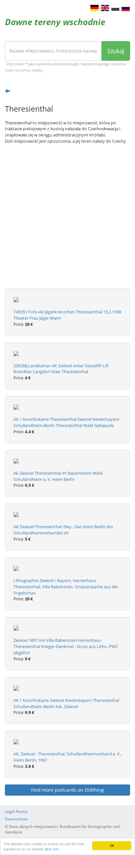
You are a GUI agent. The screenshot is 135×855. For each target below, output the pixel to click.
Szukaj (116, 51)
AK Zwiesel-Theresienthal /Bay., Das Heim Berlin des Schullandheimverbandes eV (63, 530)
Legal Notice (16, 811)
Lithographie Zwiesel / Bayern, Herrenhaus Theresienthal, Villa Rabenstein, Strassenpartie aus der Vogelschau (65, 587)
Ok (112, 845)
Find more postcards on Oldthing (67, 790)
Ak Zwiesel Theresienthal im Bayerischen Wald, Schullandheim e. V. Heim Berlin (58, 476)
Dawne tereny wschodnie (55, 22)
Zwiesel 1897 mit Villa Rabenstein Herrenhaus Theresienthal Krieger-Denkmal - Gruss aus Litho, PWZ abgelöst (65, 646)
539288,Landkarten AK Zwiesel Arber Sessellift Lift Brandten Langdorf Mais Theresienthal (61, 369)
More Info (52, 849)
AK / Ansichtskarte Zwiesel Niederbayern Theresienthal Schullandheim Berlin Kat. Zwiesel (66, 703)
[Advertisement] (67, 221)
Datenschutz (16, 819)
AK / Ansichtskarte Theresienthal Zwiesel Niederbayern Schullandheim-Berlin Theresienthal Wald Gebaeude (66, 422)
